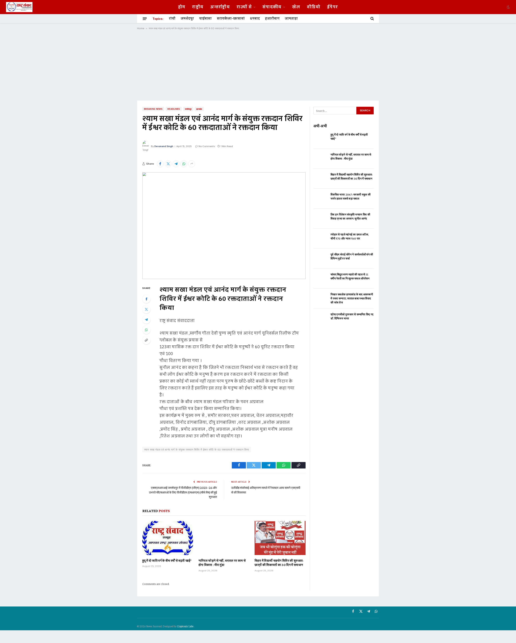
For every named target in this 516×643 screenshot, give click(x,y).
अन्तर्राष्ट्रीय (220, 7)
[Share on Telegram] (176, 163)
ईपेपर (332, 7)
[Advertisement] (258, 65)
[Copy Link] (146, 340)
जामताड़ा (291, 18)
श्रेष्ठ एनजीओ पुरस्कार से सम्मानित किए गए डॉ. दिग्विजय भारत (352, 316)
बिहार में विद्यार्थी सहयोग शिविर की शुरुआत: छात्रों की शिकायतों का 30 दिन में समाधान (279, 562)
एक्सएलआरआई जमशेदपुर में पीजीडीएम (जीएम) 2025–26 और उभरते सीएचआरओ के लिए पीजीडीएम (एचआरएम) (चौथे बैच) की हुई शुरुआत (183, 492)
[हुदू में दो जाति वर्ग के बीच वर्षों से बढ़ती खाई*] (167, 538)
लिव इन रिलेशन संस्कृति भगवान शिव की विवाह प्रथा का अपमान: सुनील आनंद (350, 216)
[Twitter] (146, 309)
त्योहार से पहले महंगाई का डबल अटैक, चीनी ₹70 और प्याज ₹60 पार (350, 236)
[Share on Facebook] (160, 163)
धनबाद (255, 18)
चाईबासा (205, 18)
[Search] (372, 18)
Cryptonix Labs (185, 626)
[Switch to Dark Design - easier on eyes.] (508, 7)
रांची (172, 18)
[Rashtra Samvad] (19, 7)
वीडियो (313, 7)
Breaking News (153, 109)
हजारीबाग (272, 18)
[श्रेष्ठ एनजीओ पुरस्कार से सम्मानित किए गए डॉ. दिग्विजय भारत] (320, 318)
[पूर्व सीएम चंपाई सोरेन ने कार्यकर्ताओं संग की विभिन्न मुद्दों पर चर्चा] (320, 258)
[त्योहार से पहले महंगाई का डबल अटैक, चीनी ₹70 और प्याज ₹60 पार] (320, 238)
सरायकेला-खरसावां (231, 18)
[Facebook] (146, 299)
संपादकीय (272, 7)
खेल (296, 7)
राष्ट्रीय (197, 7)
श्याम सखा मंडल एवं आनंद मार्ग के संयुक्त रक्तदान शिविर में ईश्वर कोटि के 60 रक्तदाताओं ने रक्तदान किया (196, 449)
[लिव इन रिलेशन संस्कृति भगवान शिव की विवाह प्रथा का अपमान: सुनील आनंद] (320, 218)
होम (181, 7)
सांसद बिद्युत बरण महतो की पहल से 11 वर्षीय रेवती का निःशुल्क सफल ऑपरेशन (350, 276)
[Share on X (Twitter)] (168, 163)
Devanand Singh (163, 146)
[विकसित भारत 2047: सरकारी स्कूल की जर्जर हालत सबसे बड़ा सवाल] (320, 198)
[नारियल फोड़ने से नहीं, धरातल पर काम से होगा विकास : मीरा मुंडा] (224, 538)
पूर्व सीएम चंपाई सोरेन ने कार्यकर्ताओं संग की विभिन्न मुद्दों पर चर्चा (352, 256)
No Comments (207, 146)
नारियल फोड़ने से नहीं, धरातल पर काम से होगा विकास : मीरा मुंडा (222, 562)
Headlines (173, 109)
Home (140, 28)
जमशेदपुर (187, 18)
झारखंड (199, 109)
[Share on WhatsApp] (183, 163)
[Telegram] (146, 320)
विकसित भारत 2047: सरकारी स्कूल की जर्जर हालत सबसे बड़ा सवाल (350, 196)
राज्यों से (244, 7)
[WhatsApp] (146, 330)
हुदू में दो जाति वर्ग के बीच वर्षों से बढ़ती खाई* (166, 560)
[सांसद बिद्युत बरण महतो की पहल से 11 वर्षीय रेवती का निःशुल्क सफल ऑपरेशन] (320, 278)
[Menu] (145, 18)
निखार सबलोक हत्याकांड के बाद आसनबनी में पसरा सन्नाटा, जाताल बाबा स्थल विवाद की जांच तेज (352, 298)
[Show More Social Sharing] (191, 163)
